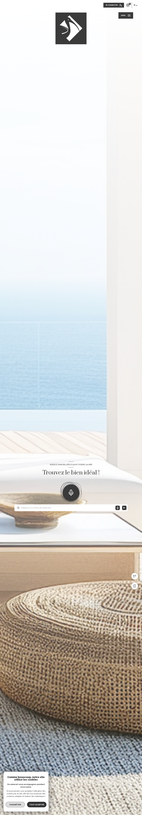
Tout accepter (36, 804)
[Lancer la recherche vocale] (71, 492)
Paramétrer (15, 804)
